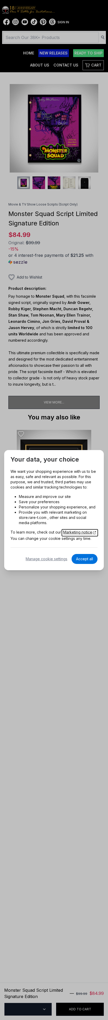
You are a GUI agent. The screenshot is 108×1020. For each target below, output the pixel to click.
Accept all (84, 559)
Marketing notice (77, 532)
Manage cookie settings (46, 559)
